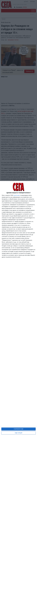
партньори (17, 195)
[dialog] (18, 392)
